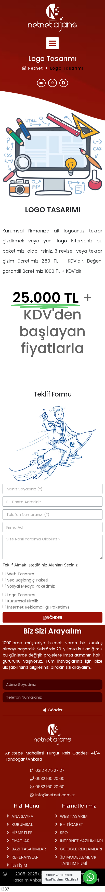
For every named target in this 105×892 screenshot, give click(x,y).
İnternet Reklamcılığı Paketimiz (38, 607)
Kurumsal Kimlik (22, 601)
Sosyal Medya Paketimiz (31, 586)
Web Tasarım (20, 574)
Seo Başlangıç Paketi (27, 580)
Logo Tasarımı (21, 595)
